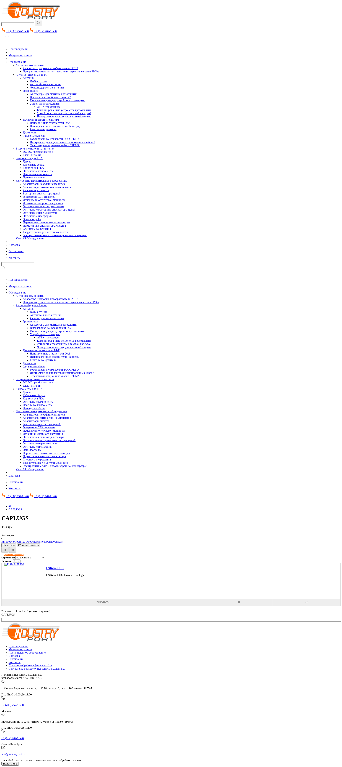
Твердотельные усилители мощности (45, 232)
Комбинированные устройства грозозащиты (64, 110)
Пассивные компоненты (37, 174)
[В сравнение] (306, 602)
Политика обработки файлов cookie (30, 665)
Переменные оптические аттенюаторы (46, 222)
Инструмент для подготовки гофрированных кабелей (62, 142)
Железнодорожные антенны (47, 87)
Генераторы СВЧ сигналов (39, 196)
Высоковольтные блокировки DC (50, 97)
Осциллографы (32, 219)
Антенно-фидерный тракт (31, 74)
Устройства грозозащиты (45, 103)
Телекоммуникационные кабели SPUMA (55, 145)
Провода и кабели (34, 177)
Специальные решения (37, 228)
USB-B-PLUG (55, 568)
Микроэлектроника (20, 55)
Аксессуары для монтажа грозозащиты (53, 93)
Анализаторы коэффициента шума (44, 183)
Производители (18, 48)
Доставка (14, 244)
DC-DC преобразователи (38, 151)
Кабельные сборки (34, 164)
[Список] (5, 550)
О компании (16, 251)
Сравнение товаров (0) (14, 554)
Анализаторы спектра (36, 190)
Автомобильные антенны (45, 84)
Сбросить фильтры (28, 545)
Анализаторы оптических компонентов (47, 187)
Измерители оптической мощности (44, 199)
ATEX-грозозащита (49, 106)
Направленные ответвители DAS (50, 122)
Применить (9, 545)
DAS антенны (38, 81)
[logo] (30, 640)
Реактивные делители (43, 129)
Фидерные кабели (34, 135)
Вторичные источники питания (35, 148)
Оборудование (17, 61)
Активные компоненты (30, 65)
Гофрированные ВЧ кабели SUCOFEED (54, 138)
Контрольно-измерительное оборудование (41, 180)
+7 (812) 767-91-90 (12, 738)
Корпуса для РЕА (33, 167)
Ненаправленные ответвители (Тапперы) (55, 126)
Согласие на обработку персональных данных (37, 668)
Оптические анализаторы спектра (43, 206)
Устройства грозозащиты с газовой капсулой (64, 113)
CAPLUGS (15, 509)
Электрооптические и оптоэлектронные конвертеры (55, 235)
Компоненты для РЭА (29, 158)
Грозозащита (30, 90)
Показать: (6, 561)
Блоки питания (32, 154)
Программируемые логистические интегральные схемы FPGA (61, 71)
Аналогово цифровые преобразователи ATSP (50, 68)
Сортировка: (8, 557)
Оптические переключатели (40, 212)
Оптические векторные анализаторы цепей (49, 209)
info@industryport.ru (13, 754)
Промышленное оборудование (27, 652)
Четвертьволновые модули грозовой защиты (64, 116)
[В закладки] (239, 602)
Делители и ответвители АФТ (41, 119)
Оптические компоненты (38, 171)
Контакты (14, 257)
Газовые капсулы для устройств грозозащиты (57, 100)
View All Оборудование (30, 238)
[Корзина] (10, 35)
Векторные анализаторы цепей (42, 193)
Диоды (27, 161)
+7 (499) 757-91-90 (12, 705)
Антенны (28, 77)
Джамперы (29, 132)
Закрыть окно (10, 763)
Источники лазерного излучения (43, 203)
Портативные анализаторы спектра (44, 225)
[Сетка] (12, 550)
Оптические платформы (37, 215)
